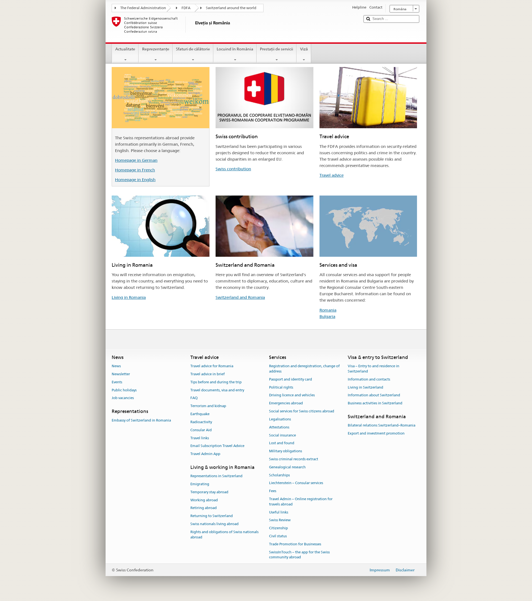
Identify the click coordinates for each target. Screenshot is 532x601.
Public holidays (124, 390)
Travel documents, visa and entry (217, 390)
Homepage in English (135, 179)
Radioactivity (201, 422)
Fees (272, 491)
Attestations (279, 427)
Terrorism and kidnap (208, 406)
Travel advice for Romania (211, 366)
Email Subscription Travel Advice (217, 446)
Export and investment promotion (376, 433)
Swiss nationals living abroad (214, 524)
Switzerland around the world (231, 8)
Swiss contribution (233, 168)
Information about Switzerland (374, 395)
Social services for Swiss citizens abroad (301, 411)
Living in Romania (129, 297)
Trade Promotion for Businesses (295, 544)
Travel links (199, 438)
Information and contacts (369, 379)
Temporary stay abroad (209, 492)
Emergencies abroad (286, 403)
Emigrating (199, 484)
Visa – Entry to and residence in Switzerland (373, 368)
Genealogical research (287, 467)
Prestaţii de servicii (276, 49)
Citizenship (278, 528)
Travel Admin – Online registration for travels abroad (300, 501)
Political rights (281, 387)
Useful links (278, 512)
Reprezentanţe (155, 49)
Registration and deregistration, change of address (304, 368)
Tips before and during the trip (216, 382)
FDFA (185, 8)
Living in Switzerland (365, 387)
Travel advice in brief (207, 374)
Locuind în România (235, 49)
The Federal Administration (143, 8)
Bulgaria (327, 316)
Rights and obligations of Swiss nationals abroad (224, 534)
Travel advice (331, 175)
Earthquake (199, 414)
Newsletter (121, 374)
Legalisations (280, 419)
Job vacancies (123, 398)
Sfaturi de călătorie (193, 49)
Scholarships (279, 475)
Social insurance (282, 435)
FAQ (194, 398)
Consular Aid (201, 430)
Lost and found (281, 443)
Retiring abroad (203, 508)
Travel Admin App (205, 454)
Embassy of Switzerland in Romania (141, 420)
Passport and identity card (290, 379)
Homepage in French (135, 170)
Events (117, 382)
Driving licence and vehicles (292, 395)
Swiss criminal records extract (293, 459)
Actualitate (125, 49)
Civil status (278, 536)
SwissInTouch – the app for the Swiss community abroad (299, 554)
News (116, 366)
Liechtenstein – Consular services (296, 483)
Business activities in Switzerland (375, 403)
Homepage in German (136, 160)
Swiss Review (280, 520)
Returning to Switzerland (211, 516)
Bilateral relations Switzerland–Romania (381, 425)
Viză (304, 49)
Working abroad (204, 500)
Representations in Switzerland (216, 476)
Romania (327, 310)
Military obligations (285, 451)
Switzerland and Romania (240, 297)
